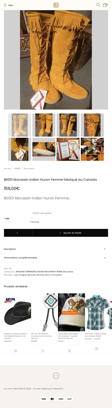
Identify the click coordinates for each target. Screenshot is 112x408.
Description (10, 249)
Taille (6, 218)
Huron (48, 275)
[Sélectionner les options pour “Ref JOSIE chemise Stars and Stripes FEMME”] (96, 348)
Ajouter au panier (72, 232)
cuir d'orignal (20, 275)
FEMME (17, 168)
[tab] (56, 249)
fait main (31, 275)
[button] (42, 351)
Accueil (7, 168)
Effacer (35, 222)
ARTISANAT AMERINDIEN (26, 271)
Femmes (40, 275)
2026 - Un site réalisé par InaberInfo (44, 388)
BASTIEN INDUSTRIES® (46, 271)
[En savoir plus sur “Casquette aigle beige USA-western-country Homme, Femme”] (69, 351)
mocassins (56, 275)
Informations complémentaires (20, 257)
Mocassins (29, 168)
